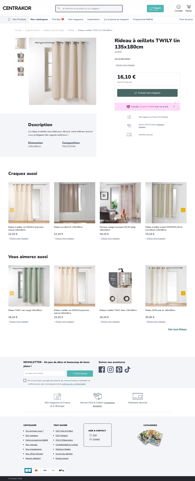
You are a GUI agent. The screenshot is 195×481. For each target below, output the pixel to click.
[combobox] (89, 8)
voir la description (122, 58)
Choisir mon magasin (125, 65)
